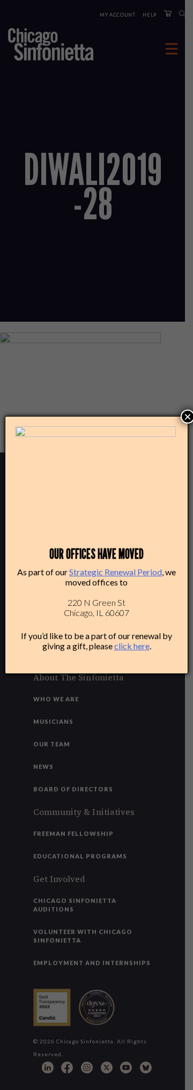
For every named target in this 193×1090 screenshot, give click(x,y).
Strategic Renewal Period (115, 572)
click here (132, 646)
